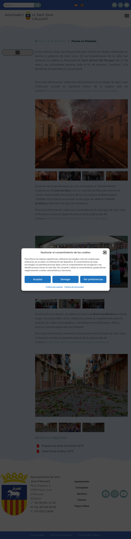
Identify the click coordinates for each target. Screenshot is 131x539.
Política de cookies (54, 286)
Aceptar (37, 279)
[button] (104, 252)
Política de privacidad (74, 286)
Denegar (65, 279)
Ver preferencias (93, 279)
